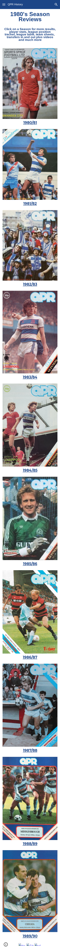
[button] (4, 4)
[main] (30, 28)
